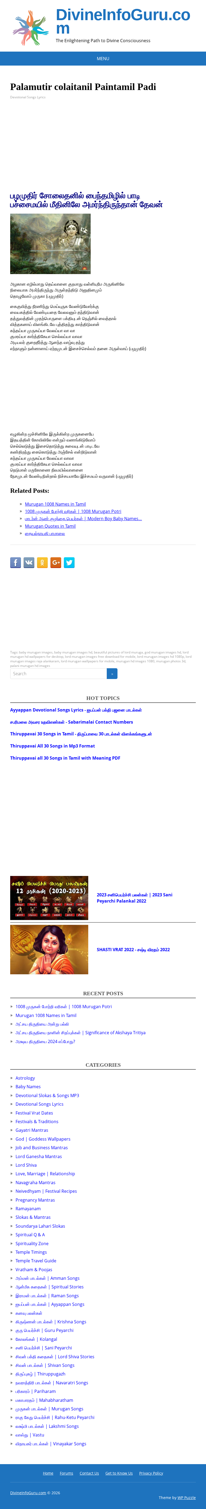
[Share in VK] (29, 562)
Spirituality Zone (32, 1243)
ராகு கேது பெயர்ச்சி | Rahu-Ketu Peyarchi (55, 1417)
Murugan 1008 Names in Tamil (46, 1015)
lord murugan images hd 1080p (160, 656)
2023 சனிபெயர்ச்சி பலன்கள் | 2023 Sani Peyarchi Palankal (134, 898)
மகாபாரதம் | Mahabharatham (44, 1400)
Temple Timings (31, 1252)
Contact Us (89, 1473)
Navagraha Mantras (36, 1182)
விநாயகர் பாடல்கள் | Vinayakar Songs (51, 1444)
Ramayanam (28, 1209)
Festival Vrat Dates (34, 1113)
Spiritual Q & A (30, 1235)
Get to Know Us (119, 1473)
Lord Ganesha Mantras (39, 1156)
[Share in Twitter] (69, 562)
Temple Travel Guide (36, 1261)
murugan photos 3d (170, 661)
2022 (141, 901)
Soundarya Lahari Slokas (40, 1226)
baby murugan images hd (73, 652)
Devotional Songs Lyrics (28, 97)
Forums (66, 1473)
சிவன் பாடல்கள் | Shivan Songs (45, 1365)
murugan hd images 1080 (135, 661)
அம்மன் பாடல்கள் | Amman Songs (48, 1278)
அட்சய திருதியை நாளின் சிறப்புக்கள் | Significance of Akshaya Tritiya (81, 1033)
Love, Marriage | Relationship (45, 1174)
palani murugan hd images (30, 665)
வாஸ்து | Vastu (30, 1435)
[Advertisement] (103, 145)
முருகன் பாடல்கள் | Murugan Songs (49, 1409)
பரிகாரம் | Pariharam (36, 1391)
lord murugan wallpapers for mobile (88, 661)
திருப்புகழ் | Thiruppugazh (40, 1374)
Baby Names (28, 1087)
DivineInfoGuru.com (123, 21)
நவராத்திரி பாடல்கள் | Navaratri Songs (52, 1383)
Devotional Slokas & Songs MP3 (47, 1095)
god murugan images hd (163, 652)
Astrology (25, 1078)
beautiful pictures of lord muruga (118, 652)
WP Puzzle (187, 1497)
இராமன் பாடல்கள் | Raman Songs (47, 1296)
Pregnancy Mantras (35, 1200)
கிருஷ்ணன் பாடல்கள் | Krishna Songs (51, 1322)
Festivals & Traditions (37, 1121)
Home (48, 1473)
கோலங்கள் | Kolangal (36, 1339)
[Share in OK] (42, 562)
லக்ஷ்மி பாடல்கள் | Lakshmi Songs (47, 1426)
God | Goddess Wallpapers (43, 1139)
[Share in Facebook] (15, 562)
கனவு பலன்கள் (29, 1313)
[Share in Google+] (55, 562)
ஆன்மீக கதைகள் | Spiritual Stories (50, 1287)
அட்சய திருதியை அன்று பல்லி (42, 1024)
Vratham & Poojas (34, 1270)
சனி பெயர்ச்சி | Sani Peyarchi (44, 1348)
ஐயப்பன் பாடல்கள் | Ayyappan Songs (50, 1304)
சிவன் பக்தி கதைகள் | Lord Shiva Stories (55, 1357)
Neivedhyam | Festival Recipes (46, 1191)
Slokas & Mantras (33, 1217)
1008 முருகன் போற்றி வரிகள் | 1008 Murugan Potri (64, 1006)
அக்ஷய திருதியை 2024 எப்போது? (45, 1041)
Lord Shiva (26, 1165)
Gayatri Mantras (32, 1130)
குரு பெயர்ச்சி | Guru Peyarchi (44, 1330)
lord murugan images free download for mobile (100, 656)
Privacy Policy (151, 1473)
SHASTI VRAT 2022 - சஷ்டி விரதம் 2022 (133, 950)
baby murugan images (36, 652)
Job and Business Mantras (42, 1148)
